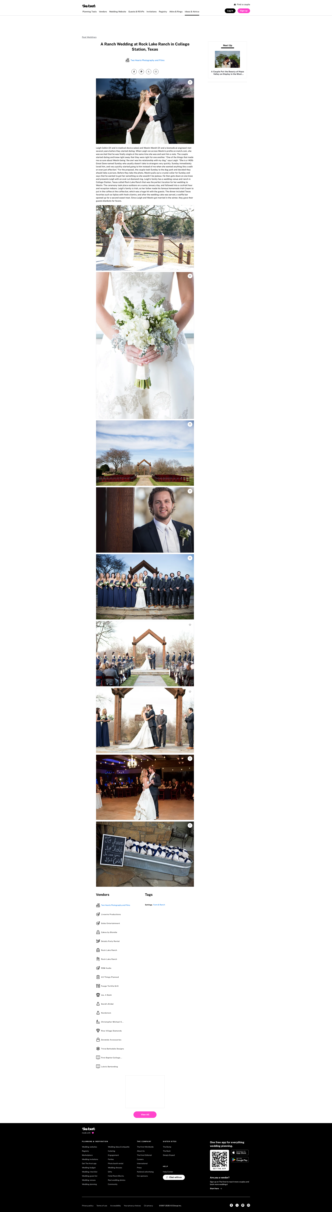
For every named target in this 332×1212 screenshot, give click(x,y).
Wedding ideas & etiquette (118, 1147)
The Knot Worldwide (145, 1147)
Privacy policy (87, 1206)
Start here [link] (214, 1188)
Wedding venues (89, 1180)
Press (139, 1168)
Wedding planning (89, 1184)
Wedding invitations (90, 1159)
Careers (140, 1159)
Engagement (113, 1155)
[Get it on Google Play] (240, 1159)
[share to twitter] (148, 71)
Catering (111, 1151)
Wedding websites (89, 1147)
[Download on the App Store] (240, 1152)
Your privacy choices (132, 1206)
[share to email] (155, 71)
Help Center (168, 1172)
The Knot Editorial (144, 1155)
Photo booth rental (115, 1163)
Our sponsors (142, 1176)
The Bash (167, 1151)
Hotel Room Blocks (116, 1176)
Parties (111, 1159)
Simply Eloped (169, 1155)
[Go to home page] (89, 1130)
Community (112, 1184)
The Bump (167, 1147)
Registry (85, 1151)
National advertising (145, 1172)
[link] (231, 1205)
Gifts (110, 1172)
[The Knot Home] (89, 5)
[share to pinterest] (141, 71)
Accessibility (115, 1206)
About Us (141, 1151)
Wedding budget (89, 1168)
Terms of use (101, 1206)
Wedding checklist (89, 1172)
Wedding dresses (115, 1168)
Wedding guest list (89, 1176)
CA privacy (148, 1206)
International (142, 1163)
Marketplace (87, 1155)
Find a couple (243, 4)
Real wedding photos (116, 1180)
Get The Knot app (89, 1163)
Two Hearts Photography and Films (147, 60)
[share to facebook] (134, 71)
